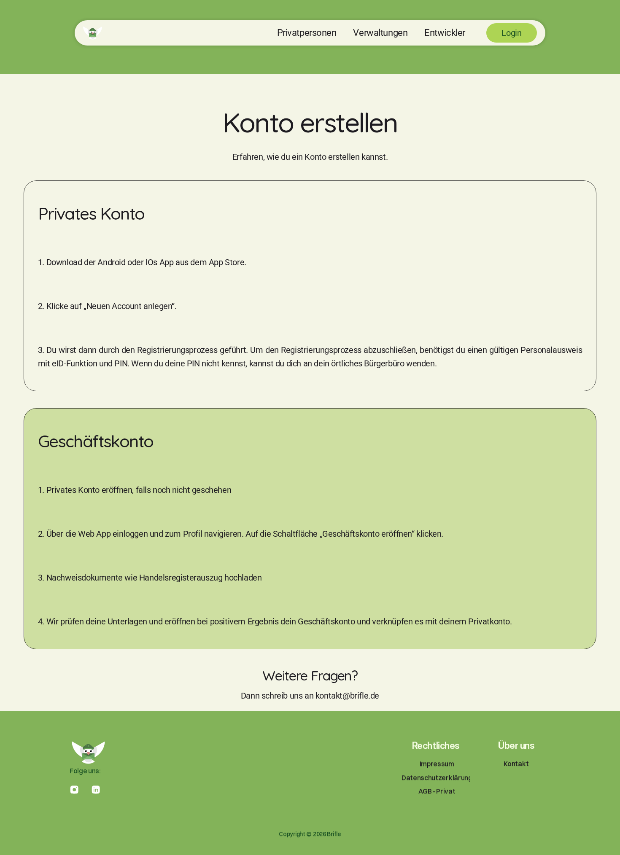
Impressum (436, 764)
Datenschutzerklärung (437, 777)
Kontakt (516, 764)
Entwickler (444, 32)
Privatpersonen (307, 32)
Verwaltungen (380, 32)
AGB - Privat (436, 791)
